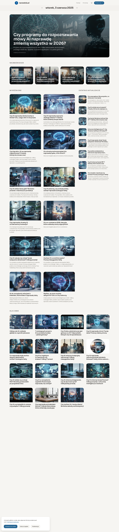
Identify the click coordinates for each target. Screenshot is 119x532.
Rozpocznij (98, 3)
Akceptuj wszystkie (10, 526)
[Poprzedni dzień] (77, 7)
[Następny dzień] (42, 7)
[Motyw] (91, 2)
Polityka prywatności (13, 522)
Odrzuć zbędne (24, 526)
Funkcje (78, 3)
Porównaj (85, 3)
